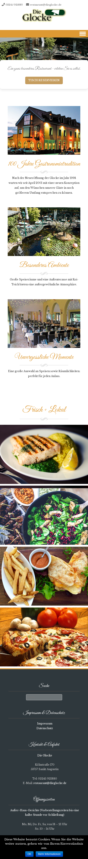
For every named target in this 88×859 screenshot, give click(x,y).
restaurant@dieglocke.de (46, 4)
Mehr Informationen (49, 854)
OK (29, 854)
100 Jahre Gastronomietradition (44, 164)
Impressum (44, 723)
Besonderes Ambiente (44, 265)
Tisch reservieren (44, 80)
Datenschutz (45, 728)
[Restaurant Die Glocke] (44, 15)
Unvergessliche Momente (44, 357)
